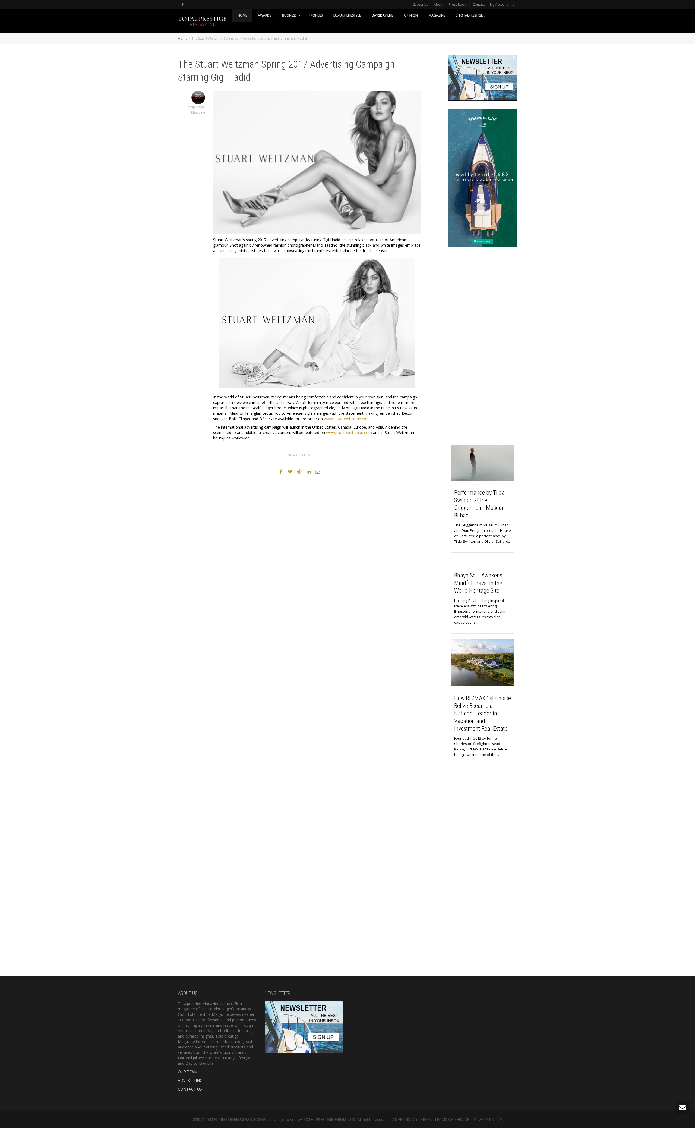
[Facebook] (182, 4)
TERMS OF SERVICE (451, 1119)
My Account (499, 4)
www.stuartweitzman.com (347, 418)
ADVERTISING (190, 1080)
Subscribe (420, 4)
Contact (479, 4)
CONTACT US (190, 1089)
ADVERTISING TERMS (411, 1119)
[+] (482, 463)
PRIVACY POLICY (487, 1119)
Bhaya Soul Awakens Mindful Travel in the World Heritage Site (478, 583)
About (438, 4)
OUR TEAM (188, 1071)
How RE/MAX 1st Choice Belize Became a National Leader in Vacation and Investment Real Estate (482, 713)
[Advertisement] (482, 347)
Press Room (458, 4)
